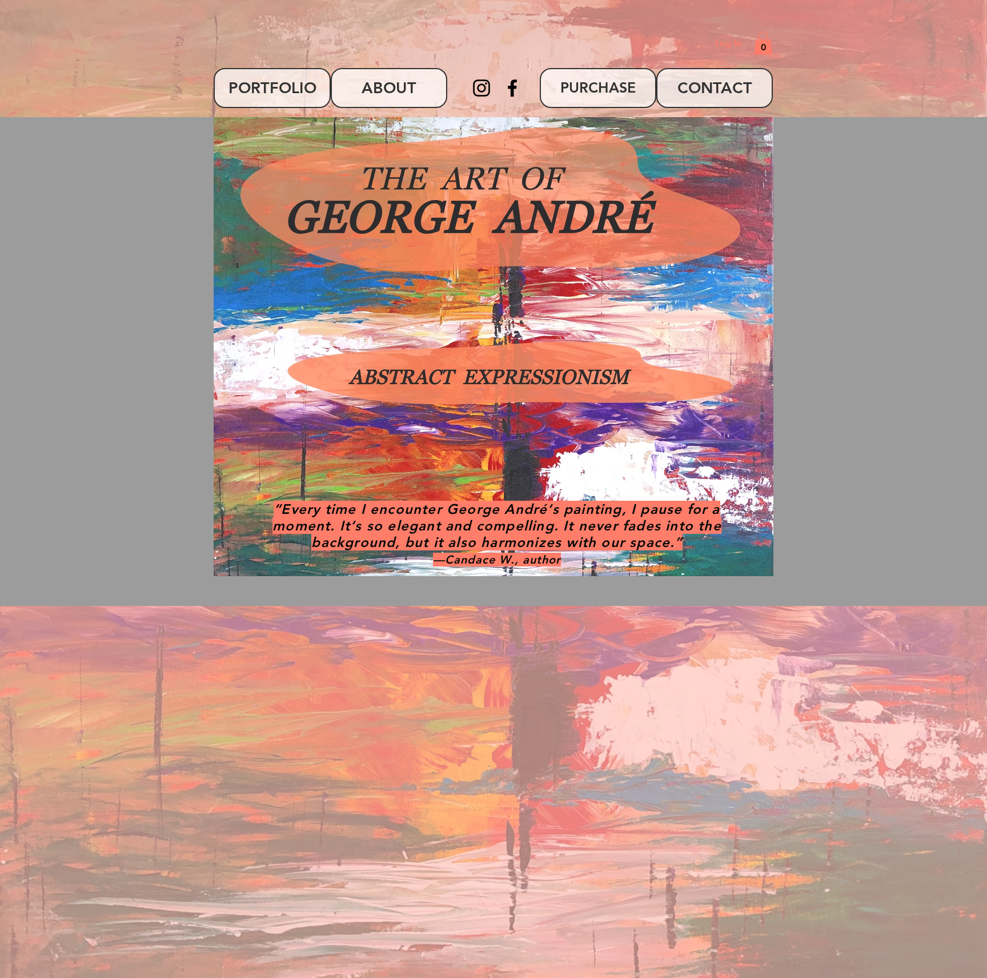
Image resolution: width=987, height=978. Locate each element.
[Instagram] (481, 88)
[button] (763, 43)
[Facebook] (512, 88)
